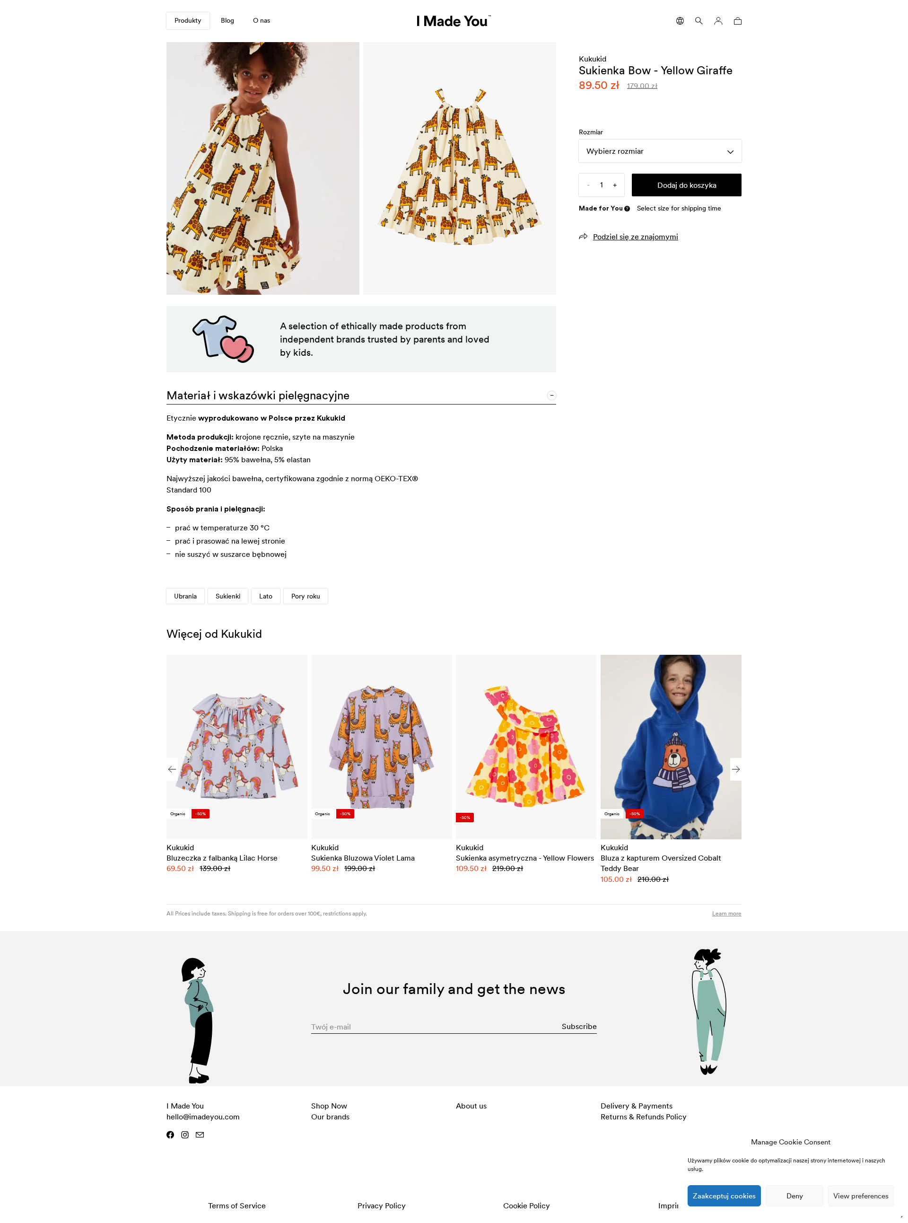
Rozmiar (591, 132)
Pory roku (305, 596)
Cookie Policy (526, 1205)
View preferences (861, 1195)
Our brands (330, 1116)
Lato (265, 596)
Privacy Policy (382, 1205)
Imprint (671, 1205)
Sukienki (228, 596)
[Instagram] (185, 1135)
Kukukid (592, 58)
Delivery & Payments (636, 1105)
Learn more (727, 913)
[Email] (199, 1135)
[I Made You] (454, 20)
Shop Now (329, 1105)
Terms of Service (237, 1205)
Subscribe (579, 1026)
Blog (227, 20)
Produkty (188, 20)
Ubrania (185, 596)
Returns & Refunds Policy (644, 1116)
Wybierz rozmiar (615, 151)
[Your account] (718, 21)
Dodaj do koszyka (686, 185)
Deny (794, 1195)
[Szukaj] (699, 20)
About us (471, 1105)
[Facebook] (170, 1135)
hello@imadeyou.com (203, 1116)
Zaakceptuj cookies (724, 1195)
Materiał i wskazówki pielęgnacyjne (257, 395)
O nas (261, 20)
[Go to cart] (736, 20)
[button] (736, 769)
